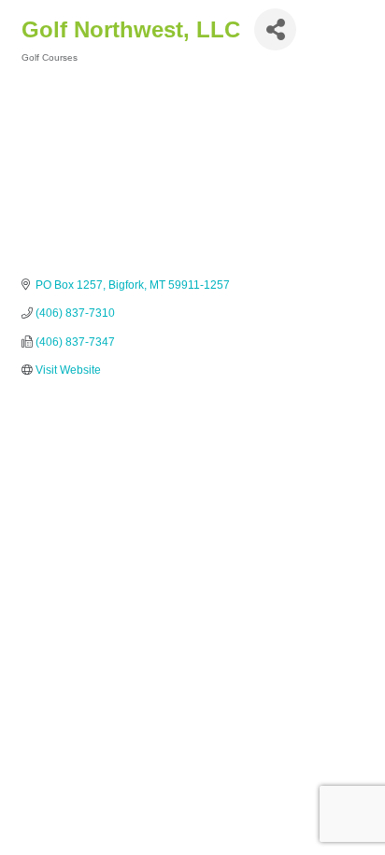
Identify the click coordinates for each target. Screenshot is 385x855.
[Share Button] (275, 29)
